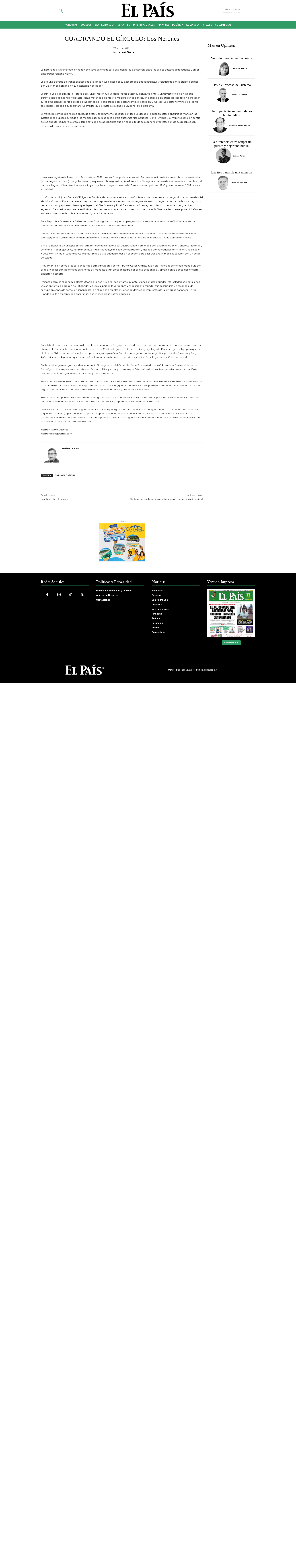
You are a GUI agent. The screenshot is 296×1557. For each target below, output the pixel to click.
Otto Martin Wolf (240, 182)
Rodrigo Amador (239, 156)
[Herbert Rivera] (51, 454)
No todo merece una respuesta (231, 58)
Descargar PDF (231, 643)
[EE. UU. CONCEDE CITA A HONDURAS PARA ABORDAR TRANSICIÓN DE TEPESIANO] (231, 613)
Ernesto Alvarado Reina (240, 125)
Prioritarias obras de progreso (55, 499)
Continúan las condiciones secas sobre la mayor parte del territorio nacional (166, 499)
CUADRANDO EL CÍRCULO (65, 475)
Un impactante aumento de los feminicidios (231, 113)
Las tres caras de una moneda (231, 172)
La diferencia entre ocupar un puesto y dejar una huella (231, 144)
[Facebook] (47, 595)
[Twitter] (82, 595)
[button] (60, 10)
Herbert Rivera (126, 52)
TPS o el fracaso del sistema (231, 85)
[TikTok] (71, 595)
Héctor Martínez (239, 95)
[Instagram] (59, 595)
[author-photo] (224, 68)
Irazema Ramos (240, 68)
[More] (173, 60)
